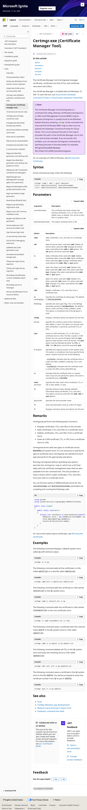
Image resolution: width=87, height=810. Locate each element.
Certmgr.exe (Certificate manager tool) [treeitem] (15, 106)
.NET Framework (45, 34)
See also (38, 74)
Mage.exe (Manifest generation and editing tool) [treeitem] (17, 154)
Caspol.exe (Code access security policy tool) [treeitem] (15, 89)
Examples (38, 71)
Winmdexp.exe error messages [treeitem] (14, 286)
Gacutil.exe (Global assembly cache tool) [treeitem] (17, 131)
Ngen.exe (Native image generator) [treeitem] (15, 194)
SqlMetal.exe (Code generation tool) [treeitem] (13, 248)
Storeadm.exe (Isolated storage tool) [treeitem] (15, 255)
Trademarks (18, 808)
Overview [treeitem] (9, 73)
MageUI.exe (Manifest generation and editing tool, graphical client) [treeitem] (17, 163)
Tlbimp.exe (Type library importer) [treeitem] (15, 269)
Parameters (39, 65)
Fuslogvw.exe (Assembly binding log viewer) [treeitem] (15, 124)
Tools (39, 701)
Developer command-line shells (50, 711)
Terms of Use (7, 808)
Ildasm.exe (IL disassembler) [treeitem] (17, 141)
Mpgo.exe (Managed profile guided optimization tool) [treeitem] (16, 187)
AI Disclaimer (7, 805)
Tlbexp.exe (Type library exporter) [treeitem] (15, 262)
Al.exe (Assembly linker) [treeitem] (15, 77)
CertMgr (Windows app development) (53, 705)
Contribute (43, 805)
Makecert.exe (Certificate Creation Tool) (54, 708)
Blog (32, 805)
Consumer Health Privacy (68, 805)
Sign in (81, 20)
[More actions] (83, 34)
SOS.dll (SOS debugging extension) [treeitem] (15, 241)
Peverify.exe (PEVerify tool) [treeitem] (16, 200)
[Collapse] (28, 32)
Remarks (38, 68)
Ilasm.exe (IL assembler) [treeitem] (15, 137)
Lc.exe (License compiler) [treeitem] (15, 149)
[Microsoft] (4, 19)
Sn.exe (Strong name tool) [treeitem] (16, 236)
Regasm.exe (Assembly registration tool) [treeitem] (15, 205)
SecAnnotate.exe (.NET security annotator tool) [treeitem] (15, 226)
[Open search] (76, 20)
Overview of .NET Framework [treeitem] (15, 48)
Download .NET (77, 26)
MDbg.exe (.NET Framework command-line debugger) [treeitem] (16, 171)
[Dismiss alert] (82, 4)
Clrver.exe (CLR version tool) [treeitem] (16, 112)
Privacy (52, 805)
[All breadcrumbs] (35, 34)
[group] (59, 513)
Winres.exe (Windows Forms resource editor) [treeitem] (17, 293)
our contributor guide (44, 744)
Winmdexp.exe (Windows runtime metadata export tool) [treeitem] (15, 278)
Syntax (37, 62)
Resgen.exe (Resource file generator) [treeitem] (16, 219)
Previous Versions (21, 805)
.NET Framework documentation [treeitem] (11, 42)
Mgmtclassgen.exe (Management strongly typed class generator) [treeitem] (15, 179)
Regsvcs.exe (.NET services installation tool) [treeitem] (16, 212)
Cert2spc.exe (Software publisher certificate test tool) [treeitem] (15, 98)
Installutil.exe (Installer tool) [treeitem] (17, 145)
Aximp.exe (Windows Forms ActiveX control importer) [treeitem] (16, 82)
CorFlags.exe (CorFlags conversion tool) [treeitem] (14, 117)
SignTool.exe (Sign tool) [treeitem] (15, 232)
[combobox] (15, 36)
